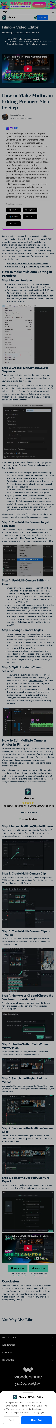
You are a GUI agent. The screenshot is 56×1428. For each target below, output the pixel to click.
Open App (36, 1420)
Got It (12, 1420)
